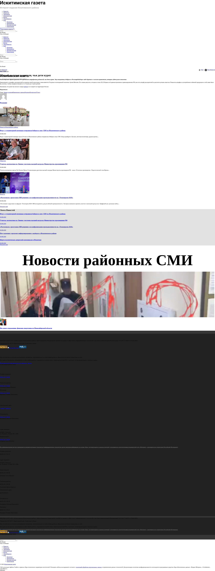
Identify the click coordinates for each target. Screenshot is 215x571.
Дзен (202, 69)
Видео (5, 17)
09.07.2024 (3, 71)
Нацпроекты (10, 23)
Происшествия (7, 16)
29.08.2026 (3, 217)
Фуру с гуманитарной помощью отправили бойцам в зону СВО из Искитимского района (32, 130)
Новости (5, 11)
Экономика (6, 14)
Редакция (3, 103)
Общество (6, 13)
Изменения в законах (19, 92)
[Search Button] (16, 31)
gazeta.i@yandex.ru (5, 408)
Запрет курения (8, 92)
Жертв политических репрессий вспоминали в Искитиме (20, 240)
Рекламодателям (11, 25)
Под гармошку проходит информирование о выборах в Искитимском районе (28, 233)
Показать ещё (4, 206)
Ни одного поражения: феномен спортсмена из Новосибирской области (26, 328)
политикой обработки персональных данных (89, 567)
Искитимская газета (10, 564)
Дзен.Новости (7, 19)
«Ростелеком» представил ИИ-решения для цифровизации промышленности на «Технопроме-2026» (36, 198)
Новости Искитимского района (9, 127)
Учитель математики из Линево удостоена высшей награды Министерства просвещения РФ (33, 164)
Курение (27, 92)
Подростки (33, 92)
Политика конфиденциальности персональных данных (16, 363)
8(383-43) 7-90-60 (5, 377)
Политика (9, 22)
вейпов (26, 86)
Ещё (4, 20)
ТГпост (38, 92)
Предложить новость (7, 29)
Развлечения (10, 26)
